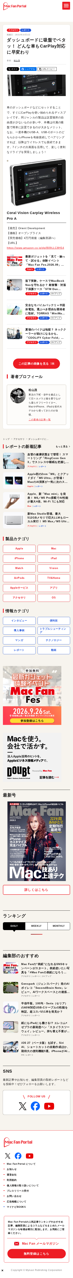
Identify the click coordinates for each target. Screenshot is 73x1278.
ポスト (14, 69)
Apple (19, 548)
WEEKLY (36, 926)
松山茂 (17, 60)
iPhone (19, 558)
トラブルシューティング (53, 630)
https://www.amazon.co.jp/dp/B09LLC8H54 (35, 247)
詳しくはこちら (36, 889)
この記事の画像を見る (36, 363)
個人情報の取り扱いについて (23, 1185)
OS (54, 597)
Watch (19, 568)
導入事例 (19, 630)
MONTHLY (59, 926)
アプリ (54, 587)
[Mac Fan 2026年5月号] (36, 841)
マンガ (19, 640)
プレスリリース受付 (18, 1190)
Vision (53, 568)
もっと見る (62, 446)
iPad (54, 558)
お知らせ (12, 1169)
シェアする (30, 69)
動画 (53, 650)
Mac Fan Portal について (21, 1164)
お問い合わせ (14, 1196)
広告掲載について (16, 1201)
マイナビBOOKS (16, 1207)
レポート (25, 30)
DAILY (14, 926)
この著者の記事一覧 (40, 419)
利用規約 (12, 1180)
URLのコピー (48, 69)
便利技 (54, 620)
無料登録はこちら (36, 1253)
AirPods (19, 577)
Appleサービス (19, 587)
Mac (53, 548)
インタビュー (19, 620)
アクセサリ (13, 30)
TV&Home (53, 577)
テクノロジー (54, 640)
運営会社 (12, 1174)
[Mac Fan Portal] (14, 6)
